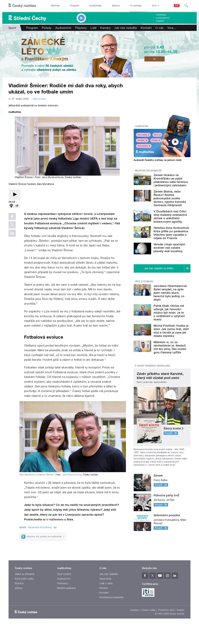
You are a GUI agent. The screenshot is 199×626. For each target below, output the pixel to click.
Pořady (47, 27)
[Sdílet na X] (12, 224)
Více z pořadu (144, 281)
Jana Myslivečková (52, 177)
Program (74, 5)
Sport (12, 27)
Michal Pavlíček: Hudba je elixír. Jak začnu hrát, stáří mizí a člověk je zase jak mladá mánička (171, 331)
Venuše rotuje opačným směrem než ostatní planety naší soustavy (169, 248)
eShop (18, 588)
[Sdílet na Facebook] (12, 216)
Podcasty (62, 583)
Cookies (134, 610)
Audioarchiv (162, 18)
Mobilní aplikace (66, 588)
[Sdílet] (17, 206)
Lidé (93, 27)
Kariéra (104, 588)
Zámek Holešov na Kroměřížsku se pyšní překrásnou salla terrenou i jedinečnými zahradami (171, 180)
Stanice (116, 5)
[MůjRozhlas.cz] (15, 112)
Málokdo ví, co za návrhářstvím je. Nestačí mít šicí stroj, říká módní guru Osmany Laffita (170, 347)
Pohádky (141, 140)
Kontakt (146, 27)
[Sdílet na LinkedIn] (12, 233)
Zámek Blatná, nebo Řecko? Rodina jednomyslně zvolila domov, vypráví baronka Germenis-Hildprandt (170, 198)
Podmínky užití (166, 610)
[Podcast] (11, 206)
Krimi (156, 135)
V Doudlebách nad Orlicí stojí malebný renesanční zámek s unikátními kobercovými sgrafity (170, 216)
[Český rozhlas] (22, 5)
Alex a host (39, 98)
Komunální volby (24, 578)
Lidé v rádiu (106, 583)
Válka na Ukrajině (24, 574)
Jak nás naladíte (125, 27)
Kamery (160, 21)
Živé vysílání (142, 146)
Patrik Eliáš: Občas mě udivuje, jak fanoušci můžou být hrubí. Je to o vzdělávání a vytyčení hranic (169, 312)
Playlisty (81, 27)
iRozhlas (55, 5)
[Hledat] (186, 5)
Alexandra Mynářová (39, 527)
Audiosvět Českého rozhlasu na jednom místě (157, 160)
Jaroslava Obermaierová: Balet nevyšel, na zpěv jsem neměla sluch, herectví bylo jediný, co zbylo (170, 292)
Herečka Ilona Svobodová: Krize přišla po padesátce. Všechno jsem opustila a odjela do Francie (172, 233)
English (180, 610)
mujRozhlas (96, 5)
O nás (159, 27)
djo (55, 527)
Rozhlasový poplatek (111, 597)
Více (171, 27)
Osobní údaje (148, 610)
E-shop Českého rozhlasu (152, 365)
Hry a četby (142, 135)
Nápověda (105, 578)
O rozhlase (135, 5)
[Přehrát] (14, 194)
